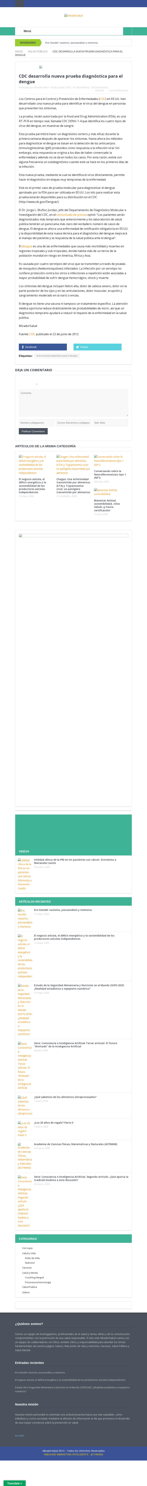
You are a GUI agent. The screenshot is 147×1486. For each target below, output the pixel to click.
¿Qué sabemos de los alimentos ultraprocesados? (65, 1097)
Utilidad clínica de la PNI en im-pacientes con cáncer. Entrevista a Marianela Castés (75, 861)
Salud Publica (29, 1287)
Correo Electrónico (118, 90)
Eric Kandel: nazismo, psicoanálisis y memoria (71, 42)
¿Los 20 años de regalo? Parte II (53, 1122)
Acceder (19, 1435)
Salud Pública (83, 87)
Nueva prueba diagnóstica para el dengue (57, 356)
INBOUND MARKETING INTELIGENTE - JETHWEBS (73, 1454)
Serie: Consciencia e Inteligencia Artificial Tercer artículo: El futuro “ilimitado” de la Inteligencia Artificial (75, 1044)
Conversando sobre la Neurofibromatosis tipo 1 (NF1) (110, 474)
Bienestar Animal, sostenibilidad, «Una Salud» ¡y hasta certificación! (107, 505)
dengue (27, 246)
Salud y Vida (29, 1253)
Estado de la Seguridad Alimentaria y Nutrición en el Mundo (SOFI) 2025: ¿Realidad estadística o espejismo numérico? (79, 986)
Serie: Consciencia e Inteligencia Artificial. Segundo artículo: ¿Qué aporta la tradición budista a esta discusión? (81, 1178)
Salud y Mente (30, 1272)
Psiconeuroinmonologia (38, 1282)
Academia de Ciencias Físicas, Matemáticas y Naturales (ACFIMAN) (75, 1144)
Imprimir (99, 90)
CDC (102, 99)
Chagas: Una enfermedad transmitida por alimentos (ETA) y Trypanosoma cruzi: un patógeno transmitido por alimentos (73, 485)
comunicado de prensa (71, 215)
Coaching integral (34, 1277)
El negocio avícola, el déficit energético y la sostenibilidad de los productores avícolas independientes (32, 485)
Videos (26, 1292)
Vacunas (27, 1267)
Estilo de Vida (32, 1258)
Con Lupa (27, 1248)
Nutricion (30, 1262)
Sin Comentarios (99, 87)
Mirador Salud (41, 87)
